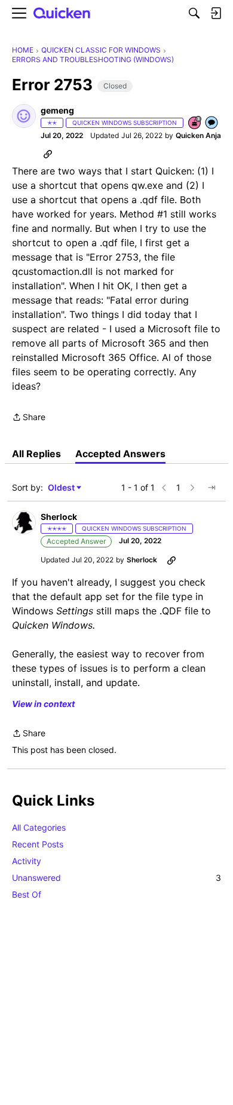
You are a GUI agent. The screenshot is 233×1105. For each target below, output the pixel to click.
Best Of (26, 894)
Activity (26, 861)
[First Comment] (212, 123)
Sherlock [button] (59, 517)
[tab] (36, 453)
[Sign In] (215, 13)
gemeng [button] (57, 110)
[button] (24, 116)
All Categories (39, 827)
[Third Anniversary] (195, 123)
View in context (43, 704)
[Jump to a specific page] (211, 487)
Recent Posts (37, 844)
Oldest (62, 488)
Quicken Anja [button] (198, 135)
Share (28, 418)
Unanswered (116, 878)
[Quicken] (62, 13)
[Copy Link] (48, 153)
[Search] (194, 13)
